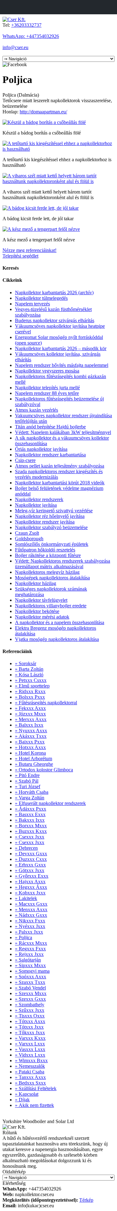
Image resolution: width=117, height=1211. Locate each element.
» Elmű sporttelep (32, 685)
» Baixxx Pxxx (30, 741)
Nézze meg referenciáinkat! (29, 250)
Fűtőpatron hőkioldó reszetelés (45, 549)
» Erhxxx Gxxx (30, 864)
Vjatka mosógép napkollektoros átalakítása (57, 639)
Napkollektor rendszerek (39, 499)
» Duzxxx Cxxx (31, 859)
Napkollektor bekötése (37, 611)
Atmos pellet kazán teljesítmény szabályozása (59, 465)
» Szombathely (29, 1004)
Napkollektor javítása (36, 505)
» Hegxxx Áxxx (31, 887)
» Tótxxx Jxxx (29, 1027)
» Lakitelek (26, 898)
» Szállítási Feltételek (35, 1088)
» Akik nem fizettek (34, 1105)
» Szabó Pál (26, 781)
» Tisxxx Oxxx (30, 1015)
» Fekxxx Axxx (30, 708)
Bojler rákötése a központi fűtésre (48, 555)
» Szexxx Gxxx (30, 999)
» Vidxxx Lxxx (30, 1055)
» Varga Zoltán (29, 797)
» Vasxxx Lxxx (30, 1049)
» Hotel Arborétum (33, 758)
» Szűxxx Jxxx (29, 1010)
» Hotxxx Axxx (30, 747)
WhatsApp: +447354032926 (30, 36)
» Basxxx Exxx (30, 814)
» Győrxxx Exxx (31, 876)
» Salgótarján (28, 959)
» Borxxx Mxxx (31, 825)
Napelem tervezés (32, 303)
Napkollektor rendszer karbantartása (50, 454)
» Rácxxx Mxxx (31, 943)
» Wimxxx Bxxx (31, 1060)
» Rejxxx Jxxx (29, 954)
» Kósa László (29, 674)
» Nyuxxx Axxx (31, 730)
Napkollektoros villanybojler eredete (50, 605)
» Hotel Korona (30, 753)
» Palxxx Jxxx (29, 932)
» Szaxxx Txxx (30, 982)
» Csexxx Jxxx (29, 836)
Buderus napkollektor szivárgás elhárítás (54, 320)
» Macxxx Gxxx (31, 904)
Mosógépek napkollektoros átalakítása (52, 577)
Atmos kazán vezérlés (36, 410)
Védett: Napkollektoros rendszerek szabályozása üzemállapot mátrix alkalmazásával (62, 563)
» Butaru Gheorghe (34, 764)
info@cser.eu (15, 47)
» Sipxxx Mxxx (30, 965)
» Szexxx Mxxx (30, 993)
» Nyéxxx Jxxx (30, 926)
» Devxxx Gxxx (31, 853)
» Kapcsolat (26, 1094)
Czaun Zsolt (27, 533)
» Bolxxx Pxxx (30, 697)
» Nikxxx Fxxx (30, 920)
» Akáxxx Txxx (30, 736)
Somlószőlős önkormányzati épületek (51, 544)
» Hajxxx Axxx (30, 881)
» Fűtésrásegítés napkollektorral (46, 702)
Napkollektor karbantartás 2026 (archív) (54, 292)
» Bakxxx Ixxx (30, 820)
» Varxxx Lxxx (30, 1043)
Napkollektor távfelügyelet (41, 600)
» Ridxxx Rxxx (30, 691)
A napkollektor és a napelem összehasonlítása (59, 622)
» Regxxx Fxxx (30, 948)
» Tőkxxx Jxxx (30, 1032)
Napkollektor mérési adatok (42, 616)
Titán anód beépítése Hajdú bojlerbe (50, 426)
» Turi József (27, 786)
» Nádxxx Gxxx (31, 915)
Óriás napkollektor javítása (41, 449)
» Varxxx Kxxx (30, 1038)
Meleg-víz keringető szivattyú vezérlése (54, 510)
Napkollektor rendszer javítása (45, 521)
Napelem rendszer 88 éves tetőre (47, 393)
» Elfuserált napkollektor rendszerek (50, 803)
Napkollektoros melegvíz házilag (47, 572)
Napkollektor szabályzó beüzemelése (51, 527)
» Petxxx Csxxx (30, 680)
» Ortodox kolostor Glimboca (44, 769)
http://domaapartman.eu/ (43, 111)
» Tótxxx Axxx (30, 1021)
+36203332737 (26, 25)
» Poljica (23, 937)
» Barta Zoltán (29, 669)
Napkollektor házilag (35, 583)
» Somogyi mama (32, 971)
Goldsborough (29, 538)
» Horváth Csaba (31, 792)
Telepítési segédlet (20, 255)
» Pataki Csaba (29, 1071)
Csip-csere (25, 460)
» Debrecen (26, 848)
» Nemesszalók (30, 1066)
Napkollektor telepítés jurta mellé (47, 387)
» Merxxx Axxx (30, 719)
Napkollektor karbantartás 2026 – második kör (60, 348)
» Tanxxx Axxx (30, 1077)
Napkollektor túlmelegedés (41, 298)
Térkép (86, 1200)
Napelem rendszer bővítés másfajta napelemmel (61, 365)
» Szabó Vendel (30, 987)
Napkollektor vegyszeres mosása (47, 370)
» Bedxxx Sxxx (30, 1082)
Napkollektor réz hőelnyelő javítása (50, 516)
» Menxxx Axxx (31, 909)
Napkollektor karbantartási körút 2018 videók (60, 482)
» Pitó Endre (27, 775)
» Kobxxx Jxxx (30, 892)
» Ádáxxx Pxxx (30, 808)
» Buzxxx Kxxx (31, 831)
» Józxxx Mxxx (30, 713)
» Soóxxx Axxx (30, 976)
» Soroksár (25, 663)
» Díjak (22, 1099)
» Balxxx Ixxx (29, 725)
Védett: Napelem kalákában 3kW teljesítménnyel (63, 432)
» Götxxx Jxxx (29, 870)
